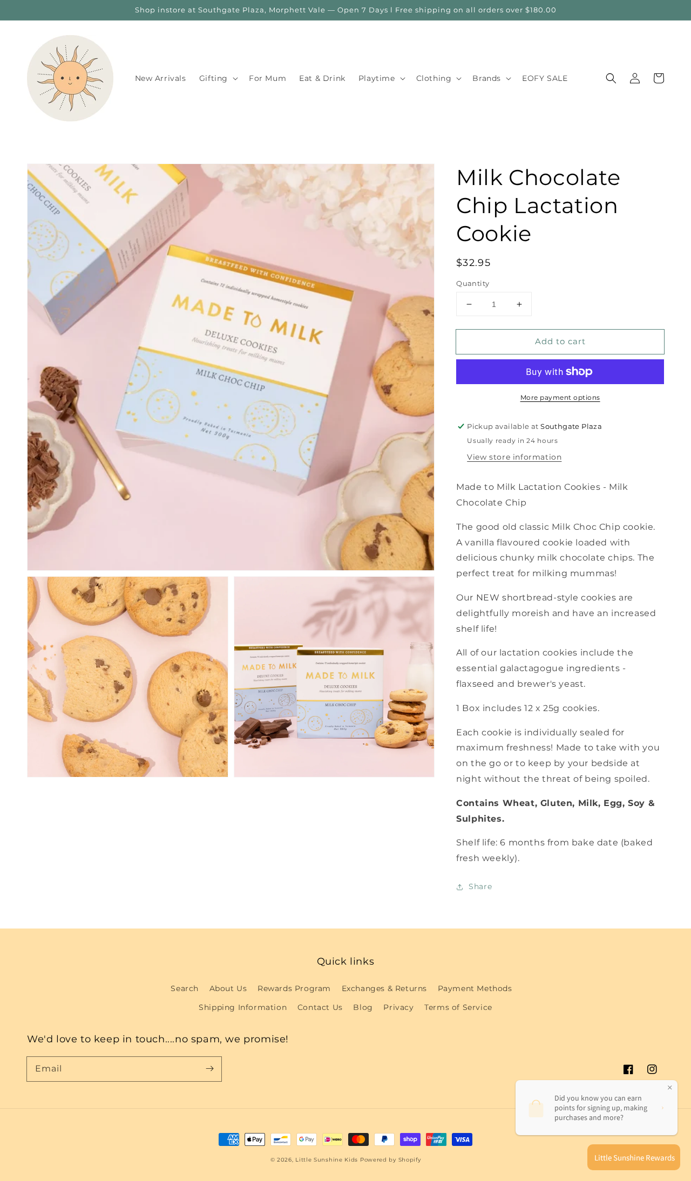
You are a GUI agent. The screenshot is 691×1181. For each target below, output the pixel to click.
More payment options (560, 397)
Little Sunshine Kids (326, 1159)
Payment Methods (475, 988)
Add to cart (560, 341)
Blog (362, 1007)
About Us (228, 988)
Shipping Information (243, 1007)
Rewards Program (294, 988)
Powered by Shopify (390, 1159)
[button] (611, 78)
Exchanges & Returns (384, 988)
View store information (514, 457)
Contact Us (320, 1007)
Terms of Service (458, 1007)
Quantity (472, 283)
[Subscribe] (209, 1069)
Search (185, 988)
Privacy (398, 1007)
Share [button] (480, 886)
